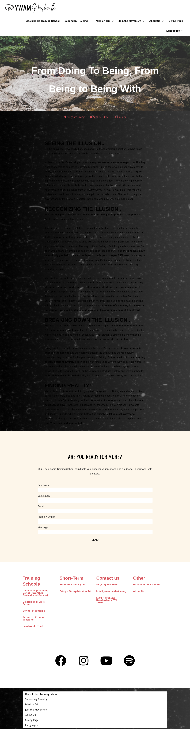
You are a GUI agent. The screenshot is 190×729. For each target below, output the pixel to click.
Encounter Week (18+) (72, 584)
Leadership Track (33, 626)
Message (43, 527)
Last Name (44, 495)
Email (41, 506)
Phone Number (46, 516)
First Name (44, 485)
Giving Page (176, 21)
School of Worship (34, 610)
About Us (139, 591)
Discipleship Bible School (34, 602)
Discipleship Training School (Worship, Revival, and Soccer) (35, 593)
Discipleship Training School (42, 21)
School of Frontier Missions (34, 618)
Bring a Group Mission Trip (75, 591)
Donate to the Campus (146, 584)
